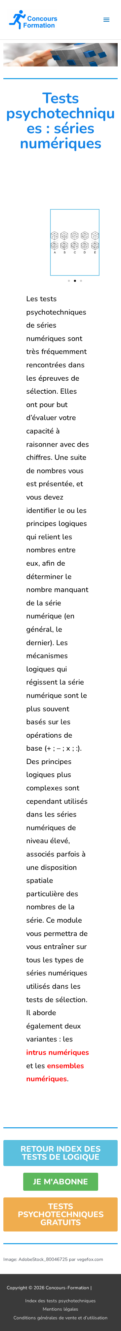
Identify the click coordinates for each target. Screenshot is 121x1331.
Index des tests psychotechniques (60, 1301)
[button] (56, 242)
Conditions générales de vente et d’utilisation (60, 1318)
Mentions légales (60, 1309)
